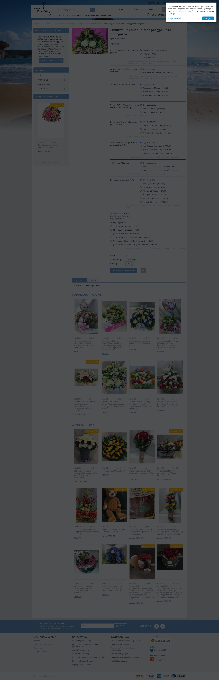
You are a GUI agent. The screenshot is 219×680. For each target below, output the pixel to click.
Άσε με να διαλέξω (175, 18)
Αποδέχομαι (208, 18)
